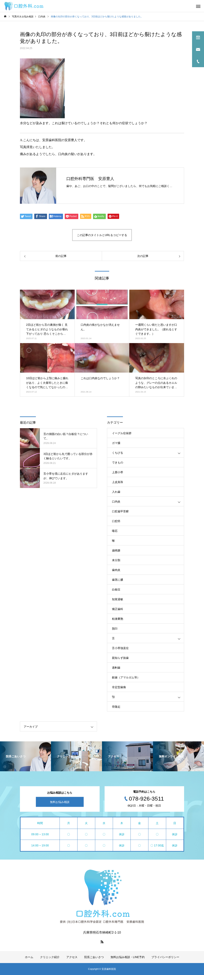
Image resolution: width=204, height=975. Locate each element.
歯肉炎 (116, 570)
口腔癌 (116, 521)
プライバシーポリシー (165, 957)
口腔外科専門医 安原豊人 (90, 178)
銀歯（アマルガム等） (126, 677)
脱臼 (115, 628)
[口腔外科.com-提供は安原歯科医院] (24, 6)
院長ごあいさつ (94, 957)
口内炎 (116, 501)
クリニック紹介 (50, 957)
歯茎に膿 (117, 579)
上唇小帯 (117, 472)
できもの (117, 462)
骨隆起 (116, 706)
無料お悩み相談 (60, 802)
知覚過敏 (117, 599)
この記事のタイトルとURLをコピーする (102, 235)
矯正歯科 (117, 609)
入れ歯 (116, 491)
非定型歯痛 (119, 687)
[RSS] (102, 942)
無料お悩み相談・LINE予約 (128, 957)
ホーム (29, 957)
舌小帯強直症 (120, 648)
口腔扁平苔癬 (120, 511)
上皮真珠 (117, 482)
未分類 (116, 560)
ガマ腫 (116, 443)
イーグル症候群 (121, 433)
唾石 (115, 530)
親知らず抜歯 (120, 657)
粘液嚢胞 (117, 618)
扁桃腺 (116, 550)
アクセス (71, 957)
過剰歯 (116, 667)
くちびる (117, 452)
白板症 (116, 589)
